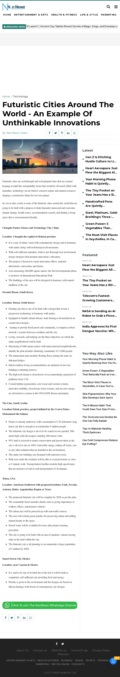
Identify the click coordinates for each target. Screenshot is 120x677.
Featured (89, 255)
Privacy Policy (101, 650)
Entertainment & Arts (31, 14)
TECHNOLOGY (105, 660)
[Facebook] (56, 643)
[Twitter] (62, 643)
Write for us (59, 650)
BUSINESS (66, 660)
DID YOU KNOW (60, 664)
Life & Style (89, 14)
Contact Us (40, 650)
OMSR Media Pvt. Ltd (64, 672)
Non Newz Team (17, 132)
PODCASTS (78, 664)
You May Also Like (97, 353)
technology (20, 96)
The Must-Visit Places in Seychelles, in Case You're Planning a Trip (97, 386)
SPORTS (90, 660)
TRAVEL (79, 660)
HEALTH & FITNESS (48, 660)
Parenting (108, 14)
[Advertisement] (60, 69)
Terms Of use (79, 650)
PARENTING (42, 664)
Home (7, 14)
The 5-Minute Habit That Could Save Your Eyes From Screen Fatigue (98, 409)
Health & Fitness (64, 14)
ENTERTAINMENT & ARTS (21, 660)
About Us (22, 650)
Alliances (63, 654)
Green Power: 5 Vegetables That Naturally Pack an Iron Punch (98, 374)
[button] (116, 7)
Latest (87, 150)
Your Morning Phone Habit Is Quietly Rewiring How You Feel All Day (100, 363)
